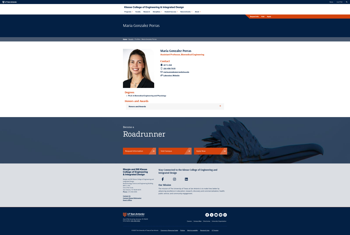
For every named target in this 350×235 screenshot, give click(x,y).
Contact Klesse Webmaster (132, 198)
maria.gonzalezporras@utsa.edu (176, 72)
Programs (127, 12)
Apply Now (201, 151)
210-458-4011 (135, 221)
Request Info (254, 16)
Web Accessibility (192, 230)
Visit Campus (166, 151)
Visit (262, 16)
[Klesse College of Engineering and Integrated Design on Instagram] (175, 180)
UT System (215, 230)
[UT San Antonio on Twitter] (212, 215)
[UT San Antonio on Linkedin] (220, 215)
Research (146, 12)
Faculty (138, 12)
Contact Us (126, 196)
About (197, 12)
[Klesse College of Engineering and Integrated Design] (153, 6)
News (331, 2)
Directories (206, 221)
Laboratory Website (171, 75)
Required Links (204, 230)
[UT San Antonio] (9, 2)
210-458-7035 (169, 69)
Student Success (170, 12)
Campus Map (198, 221)
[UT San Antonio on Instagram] (225, 215)
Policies (182, 230)
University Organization (219, 221)
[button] (347, 2)
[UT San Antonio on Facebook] (207, 215)
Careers (189, 221)
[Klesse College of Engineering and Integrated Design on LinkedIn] (187, 180)
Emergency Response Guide (169, 230)
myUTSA (339, 2)
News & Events (185, 12)
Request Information (134, 151)
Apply (269, 16)
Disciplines (156, 12)
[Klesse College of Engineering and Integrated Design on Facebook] (163, 180)
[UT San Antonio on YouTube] (216, 215)
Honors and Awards (137, 106)
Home (125, 39)
